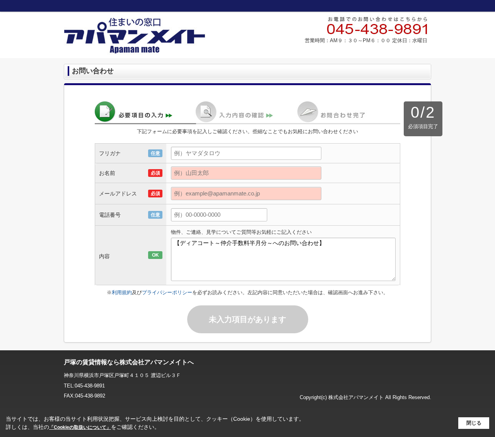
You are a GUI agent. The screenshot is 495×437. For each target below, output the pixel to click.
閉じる (473, 423)
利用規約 (122, 292)
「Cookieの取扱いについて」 (80, 427)
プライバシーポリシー (167, 292)
